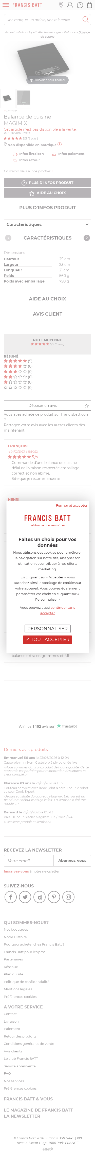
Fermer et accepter (71, 505)
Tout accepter (49, 639)
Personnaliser (47, 628)
